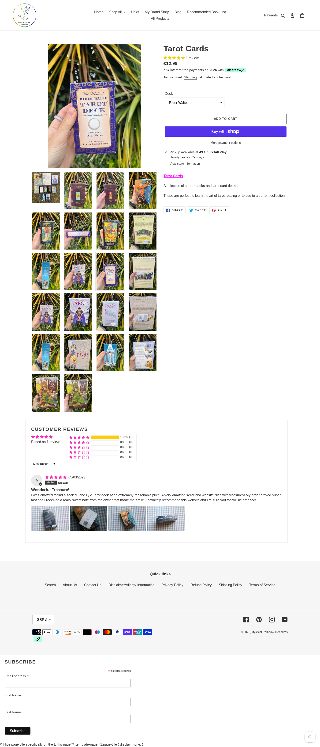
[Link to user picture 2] (88, 518)
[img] (56, 477)
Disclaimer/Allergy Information (131, 585)
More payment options (226, 142)
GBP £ (42, 620)
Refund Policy (201, 585)
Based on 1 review (45, 442)
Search (50, 585)
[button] (175, 58)
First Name (13, 695)
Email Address (17, 676)
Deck (169, 93)
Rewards (271, 15)
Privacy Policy (172, 585)
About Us (70, 585)
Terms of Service (262, 585)
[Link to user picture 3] (127, 518)
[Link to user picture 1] (50, 518)
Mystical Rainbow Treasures (270, 632)
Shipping (190, 77)
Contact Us (92, 585)
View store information (185, 163)
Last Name (13, 712)
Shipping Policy (230, 585)
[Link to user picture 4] (166, 518)
